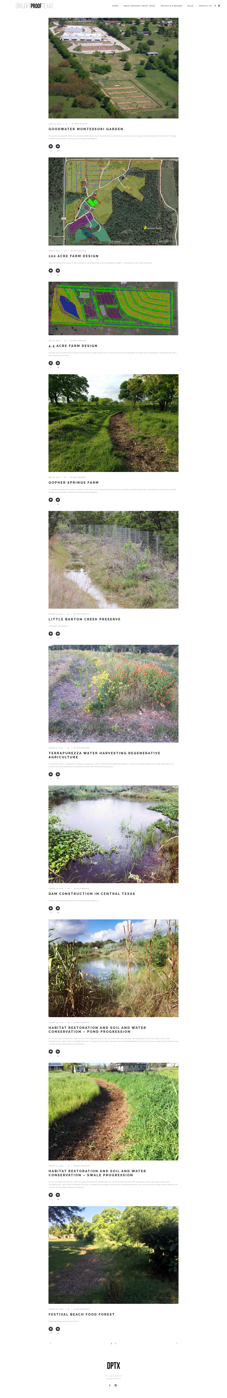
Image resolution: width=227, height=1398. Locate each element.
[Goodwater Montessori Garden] (113, 68)
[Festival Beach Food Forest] (113, 1255)
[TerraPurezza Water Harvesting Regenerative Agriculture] (113, 694)
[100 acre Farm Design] (113, 201)
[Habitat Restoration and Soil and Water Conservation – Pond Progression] (113, 968)
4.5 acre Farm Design (73, 346)
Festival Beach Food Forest (82, 1314)
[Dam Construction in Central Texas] (113, 834)
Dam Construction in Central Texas (92, 894)
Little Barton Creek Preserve (85, 619)
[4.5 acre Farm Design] (113, 308)
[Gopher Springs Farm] (113, 423)
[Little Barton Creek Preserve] (113, 560)
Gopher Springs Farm (74, 483)
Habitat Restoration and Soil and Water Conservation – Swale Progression (97, 1173)
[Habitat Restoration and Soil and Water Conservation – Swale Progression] (113, 1111)
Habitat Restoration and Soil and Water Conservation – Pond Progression (97, 1030)
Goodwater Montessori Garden (86, 129)
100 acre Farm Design (74, 256)
